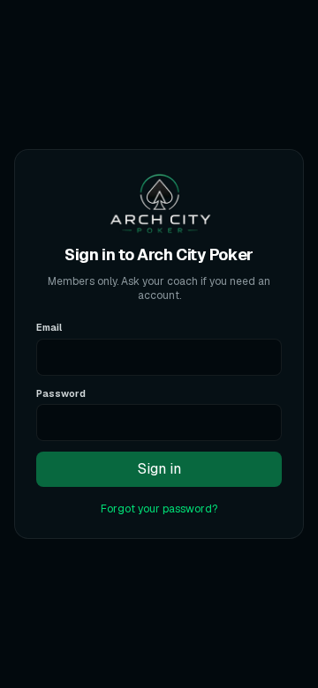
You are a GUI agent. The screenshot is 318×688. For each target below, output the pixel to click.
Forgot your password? (159, 509)
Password (61, 393)
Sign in (159, 469)
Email (49, 327)
